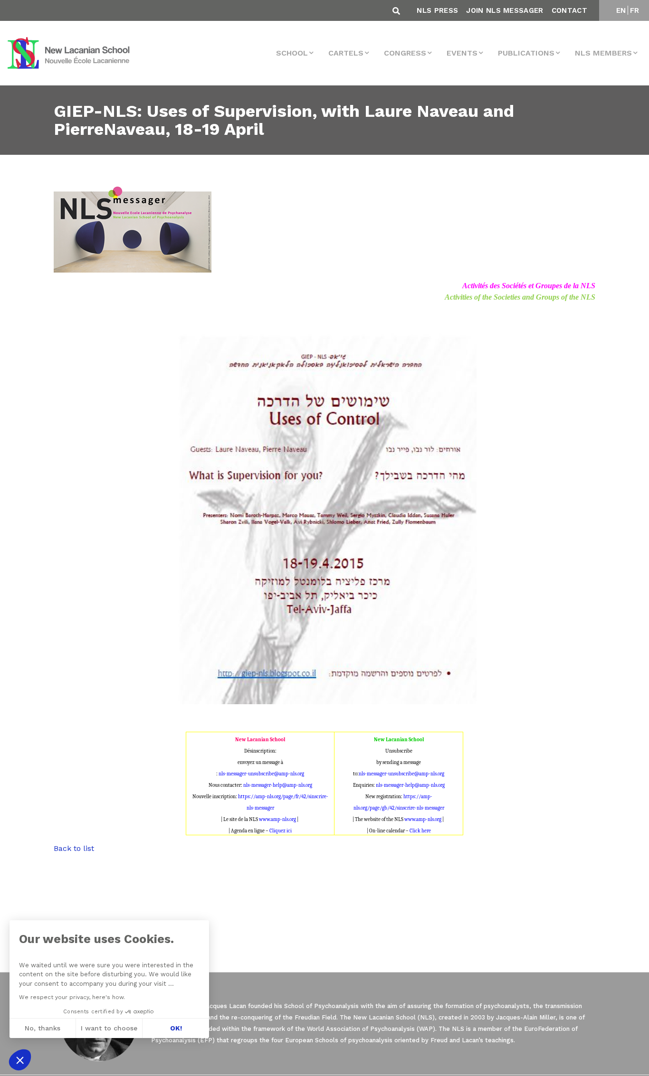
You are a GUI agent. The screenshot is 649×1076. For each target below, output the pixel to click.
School (292, 52)
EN (621, 10)
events (462, 52)
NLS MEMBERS (603, 52)
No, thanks (42, 1028)
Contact (569, 10)
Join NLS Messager (504, 10)
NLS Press (437, 10)
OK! (176, 1028)
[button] (20, 1059)
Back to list (74, 848)
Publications (526, 52)
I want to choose (109, 1028)
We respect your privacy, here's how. (72, 997)
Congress (405, 52)
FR (634, 10)
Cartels (345, 52)
